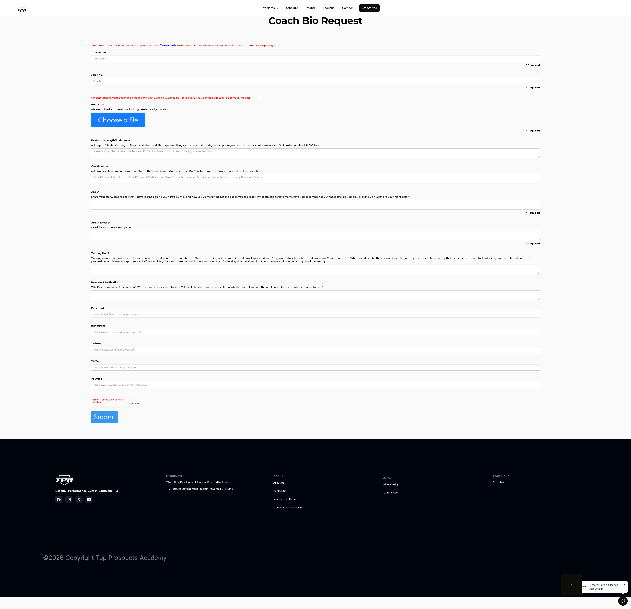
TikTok (95, 361)
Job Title (97, 74)
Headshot (97, 104)
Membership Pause (284, 499)
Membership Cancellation (288, 507)
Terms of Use (390, 492)
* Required (533, 65)
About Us (278, 482)
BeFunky (257, 97)
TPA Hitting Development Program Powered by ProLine (198, 482)
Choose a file (118, 119)
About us (328, 8)
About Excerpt (100, 222)
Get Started (369, 8)
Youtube (96, 378)
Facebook (98, 308)
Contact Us (279, 491)
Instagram (98, 325)
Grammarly (168, 45)
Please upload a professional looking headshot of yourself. (128, 109)
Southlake (499, 482)
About (95, 191)
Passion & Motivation (105, 282)
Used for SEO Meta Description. (111, 227)
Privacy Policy (390, 484)
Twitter (96, 343)
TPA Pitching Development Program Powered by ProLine (199, 488)
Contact (347, 8)
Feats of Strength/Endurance (110, 140)
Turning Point (100, 253)
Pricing (310, 8)
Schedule (292, 8)
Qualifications (100, 166)
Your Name (98, 52)
